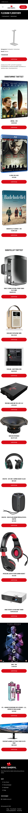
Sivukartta (19, 810)
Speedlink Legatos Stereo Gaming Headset (14, 573)
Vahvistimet (14, 16)
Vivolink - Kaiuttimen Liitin (14, 369)
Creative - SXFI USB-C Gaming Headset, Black (14, 479)
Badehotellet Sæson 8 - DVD (14, 229)
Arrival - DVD (14, 121)
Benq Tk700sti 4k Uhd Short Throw (14, 609)
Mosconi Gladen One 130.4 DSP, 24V (14, 403)
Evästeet (19, 809)
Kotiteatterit (5, 16)
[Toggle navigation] (2, 7)
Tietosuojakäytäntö (11, 810)
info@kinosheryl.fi (4, 1)
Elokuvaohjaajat (7, 785)
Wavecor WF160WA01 (14, 436)
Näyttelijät (6, 787)
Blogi (4, 790)
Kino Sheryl (6, 782)
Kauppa (23, 7)
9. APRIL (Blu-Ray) (14, 175)
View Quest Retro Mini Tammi (14, 333)
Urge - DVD (14, 664)
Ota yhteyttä (13, 809)
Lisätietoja (14, 59)
